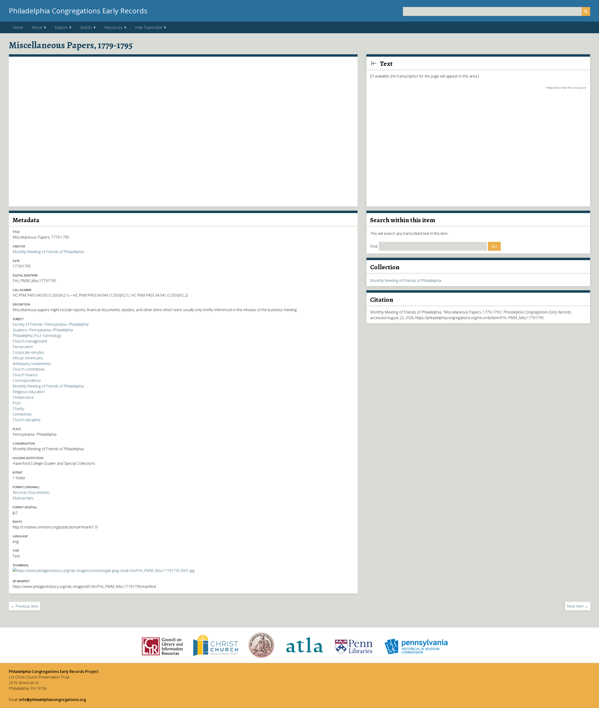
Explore (61, 27)
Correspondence (27, 380)
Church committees (29, 369)
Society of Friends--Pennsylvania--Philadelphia (50, 324)
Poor (17, 403)
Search (86, 27)
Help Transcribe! (148, 27)
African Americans (28, 358)
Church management (30, 341)
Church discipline (26, 419)
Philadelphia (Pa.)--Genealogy (37, 335)
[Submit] (586, 11)
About (37, 27)
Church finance (25, 374)
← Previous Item (24, 606)
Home (18, 27)
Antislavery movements (32, 363)
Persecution (23, 346)
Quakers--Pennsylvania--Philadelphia (43, 329)
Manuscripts (23, 498)
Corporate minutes (28, 352)
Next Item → (577, 606)
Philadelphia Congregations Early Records (78, 10)
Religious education (29, 391)
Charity (18, 408)
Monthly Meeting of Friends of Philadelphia (48, 251)
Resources (113, 27)
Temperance (23, 397)
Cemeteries (22, 414)
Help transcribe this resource (566, 87)
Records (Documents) (31, 492)
